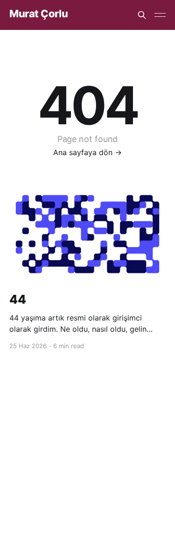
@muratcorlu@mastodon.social (74, 430)
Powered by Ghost (87, 463)
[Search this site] (141, 14)
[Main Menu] (160, 15)
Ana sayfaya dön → (87, 152)
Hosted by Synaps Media (92, 442)
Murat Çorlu (38, 14)
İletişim (140, 430)
